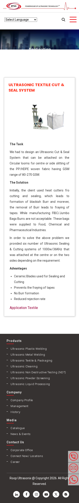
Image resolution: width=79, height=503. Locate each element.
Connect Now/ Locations (27, 456)
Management (20, 406)
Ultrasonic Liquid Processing (30, 384)
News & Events (21, 434)
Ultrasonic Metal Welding (28, 354)
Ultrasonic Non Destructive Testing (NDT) (38, 372)
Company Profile (22, 400)
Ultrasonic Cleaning (24, 366)
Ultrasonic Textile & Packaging (31, 360)
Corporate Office (22, 450)
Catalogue (18, 428)
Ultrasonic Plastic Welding (29, 348)
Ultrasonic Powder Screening (30, 378)
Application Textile (24, 308)
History (15, 412)
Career (15, 462)
